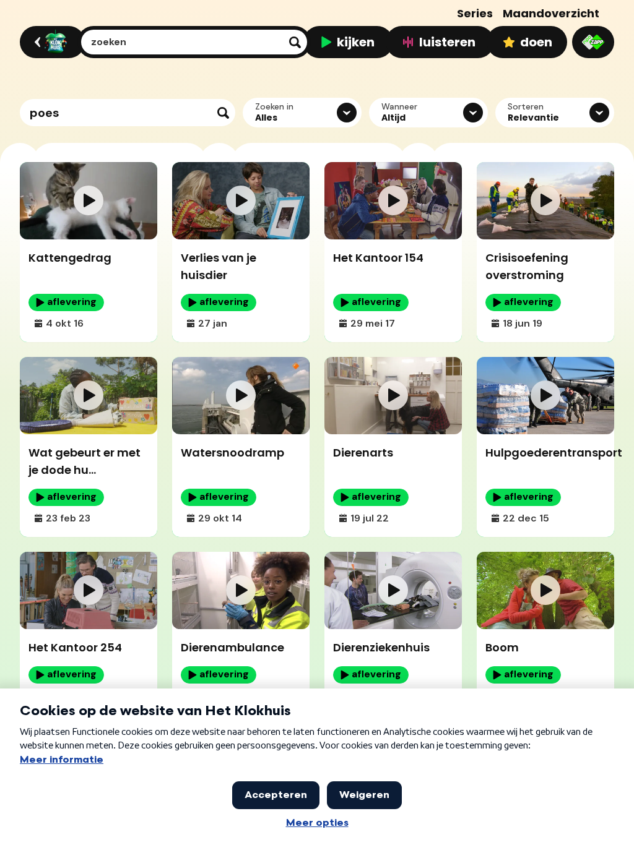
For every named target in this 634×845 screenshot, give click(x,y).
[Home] (50, 42)
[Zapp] (593, 42)
